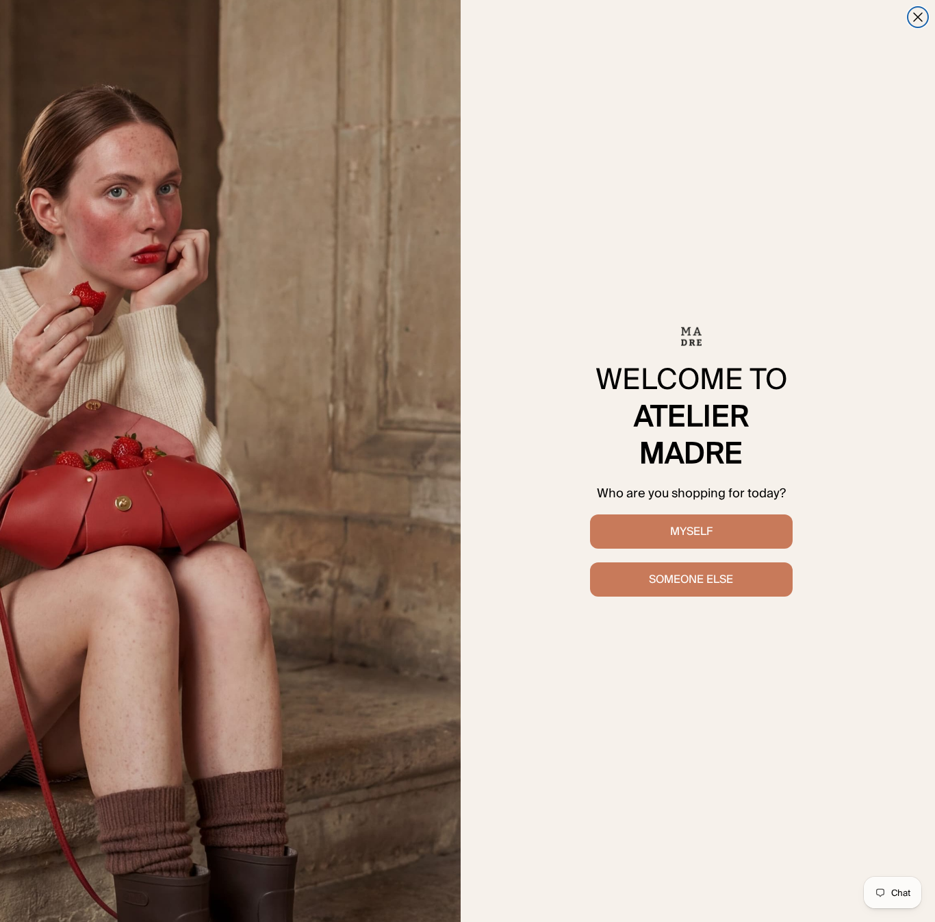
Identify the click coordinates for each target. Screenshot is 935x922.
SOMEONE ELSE (691, 579)
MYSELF (691, 531)
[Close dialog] (918, 17)
